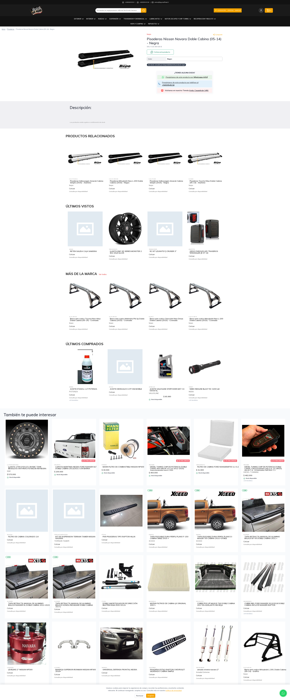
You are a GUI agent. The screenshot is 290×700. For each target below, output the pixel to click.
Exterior (77, 19)
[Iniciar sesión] (261, 10)
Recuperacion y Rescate (203, 19)
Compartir (218, 35)
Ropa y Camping (136, 24)
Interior (89, 19)
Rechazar (139, 696)
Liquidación (221, 10)
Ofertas (230, 10)
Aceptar (150, 696)
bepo (149, 34)
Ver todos (103, 274)
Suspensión (113, 19)
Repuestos (152, 24)
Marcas (238, 10)
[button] (105, 59)
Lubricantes (155, 19)
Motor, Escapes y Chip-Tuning (177, 19)
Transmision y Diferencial (133, 19)
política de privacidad (174, 690)
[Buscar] (143, 10)
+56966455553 (129, 2)
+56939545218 (144, 2)
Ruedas (101, 19)
